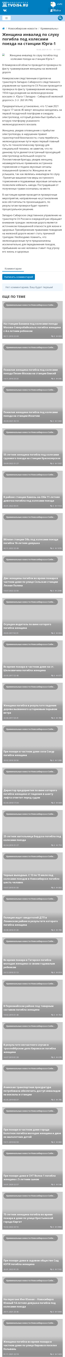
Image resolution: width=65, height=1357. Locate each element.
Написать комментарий (18, 277)
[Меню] (6, 18)
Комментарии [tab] (13, 268)
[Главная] (3, 28)
